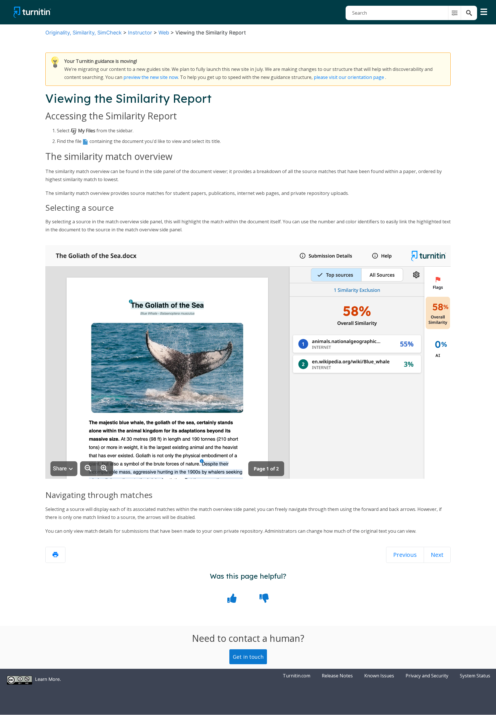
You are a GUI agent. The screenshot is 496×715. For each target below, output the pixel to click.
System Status (475, 676)
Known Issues (379, 676)
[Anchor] (198, 116)
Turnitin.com (296, 676)
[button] (454, 13)
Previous (405, 555)
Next (437, 555)
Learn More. (48, 679)
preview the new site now (150, 77)
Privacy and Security (427, 676)
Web (163, 33)
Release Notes (337, 676)
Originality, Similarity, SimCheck (83, 33)
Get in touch (248, 656)
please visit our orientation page (349, 77)
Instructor (140, 33)
